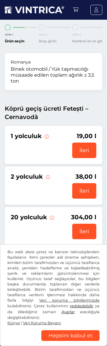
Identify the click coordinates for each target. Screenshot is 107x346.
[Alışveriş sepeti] (75, 10)
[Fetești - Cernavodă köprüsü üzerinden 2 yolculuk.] (47, 176)
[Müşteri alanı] (96, 10)
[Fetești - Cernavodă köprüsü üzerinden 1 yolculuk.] (46, 136)
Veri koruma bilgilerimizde (69, 300)
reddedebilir (81, 306)
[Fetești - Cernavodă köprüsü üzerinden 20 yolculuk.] (51, 217)
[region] (53, 341)
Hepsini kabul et (70, 335)
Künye (13, 323)
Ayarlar (68, 312)
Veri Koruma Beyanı (42, 323)
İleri (84, 150)
